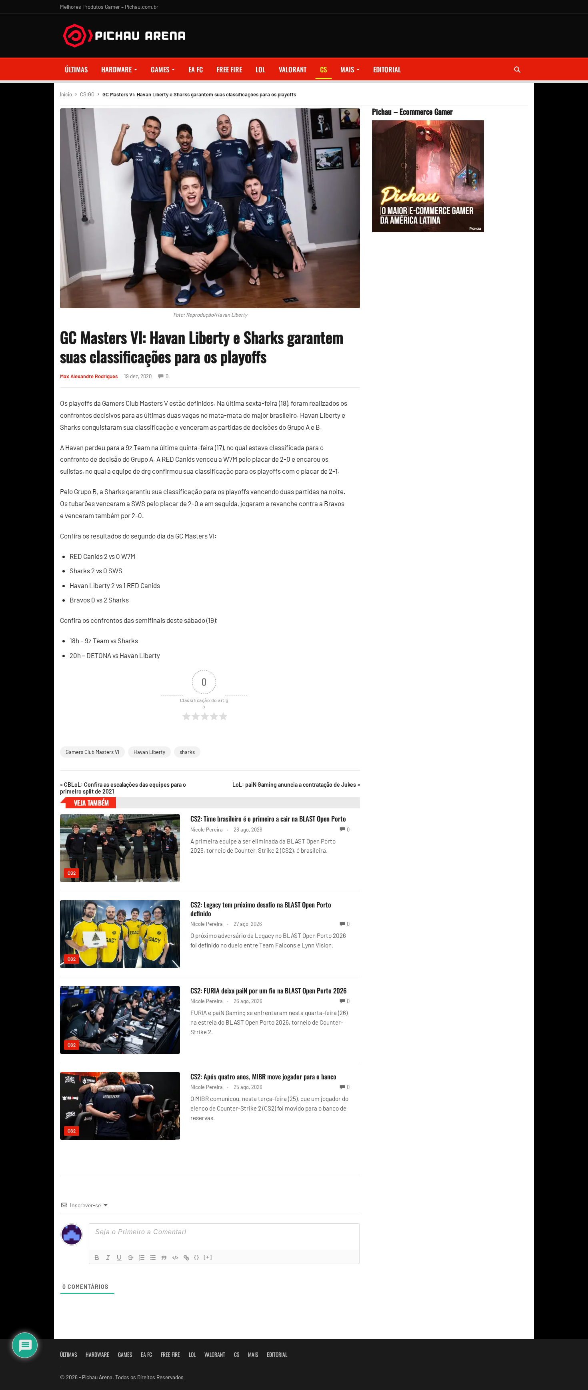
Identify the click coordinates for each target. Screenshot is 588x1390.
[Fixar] (130, 1257)
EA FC (195, 69)
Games (160, 69)
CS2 (72, 872)
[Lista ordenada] (141, 1257)
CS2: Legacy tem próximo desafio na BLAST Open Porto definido (260, 908)
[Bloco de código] (175, 1257)
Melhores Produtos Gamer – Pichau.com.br (109, 6)
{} (197, 1257)
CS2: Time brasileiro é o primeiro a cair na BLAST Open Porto (268, 819)
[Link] (186, 1257)
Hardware (116, 69)
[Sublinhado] (119, 1257)
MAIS (347, 69)
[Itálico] (108, 1257)
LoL (260, 69)
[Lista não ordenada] (152, 1257)
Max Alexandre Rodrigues (89, 376)
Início (66, 94)
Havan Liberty (149, 752)
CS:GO (87, 94)
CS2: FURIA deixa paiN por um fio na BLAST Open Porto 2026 (268, 990)
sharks (187, 752)
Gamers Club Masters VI (92, 752)
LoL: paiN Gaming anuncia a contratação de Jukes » (296, 784)
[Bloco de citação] (164, 1257)
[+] (208, 1257)
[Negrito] (96, 1257)
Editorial (387, 69)
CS (323, 69)
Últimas (76, 69)
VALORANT (292, 69)
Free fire (229, 69)
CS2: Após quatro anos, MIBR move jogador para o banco (263, 1076)
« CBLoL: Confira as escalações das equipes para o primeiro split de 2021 (123, 788)
